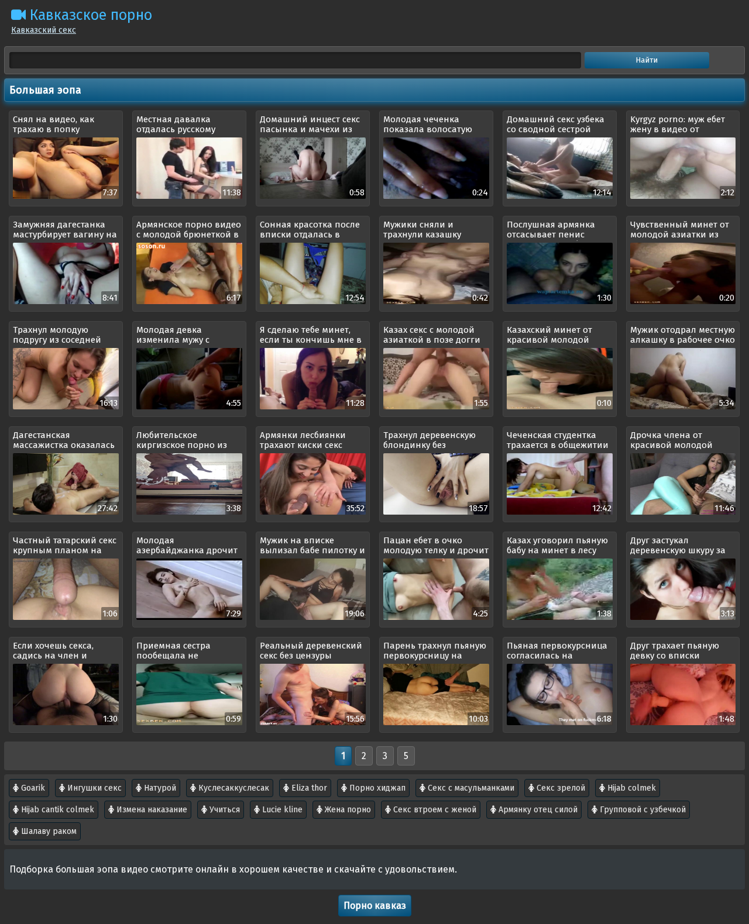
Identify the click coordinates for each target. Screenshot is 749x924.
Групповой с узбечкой (641, 810)
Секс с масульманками (469, 788)
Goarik (32, 788)
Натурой (159, 788)
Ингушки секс (93, 788)
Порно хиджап (376, 788)
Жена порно (346, 810)
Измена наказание (150, 810)
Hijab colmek (630, 788)
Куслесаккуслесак (232, 788)
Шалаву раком (48, 831)
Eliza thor (308, 788)
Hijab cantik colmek (56, 810)
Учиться (223, 810)
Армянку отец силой (537, 810)
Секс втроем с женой (433, 810)
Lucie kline (281, 810)
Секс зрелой (559, 788)
